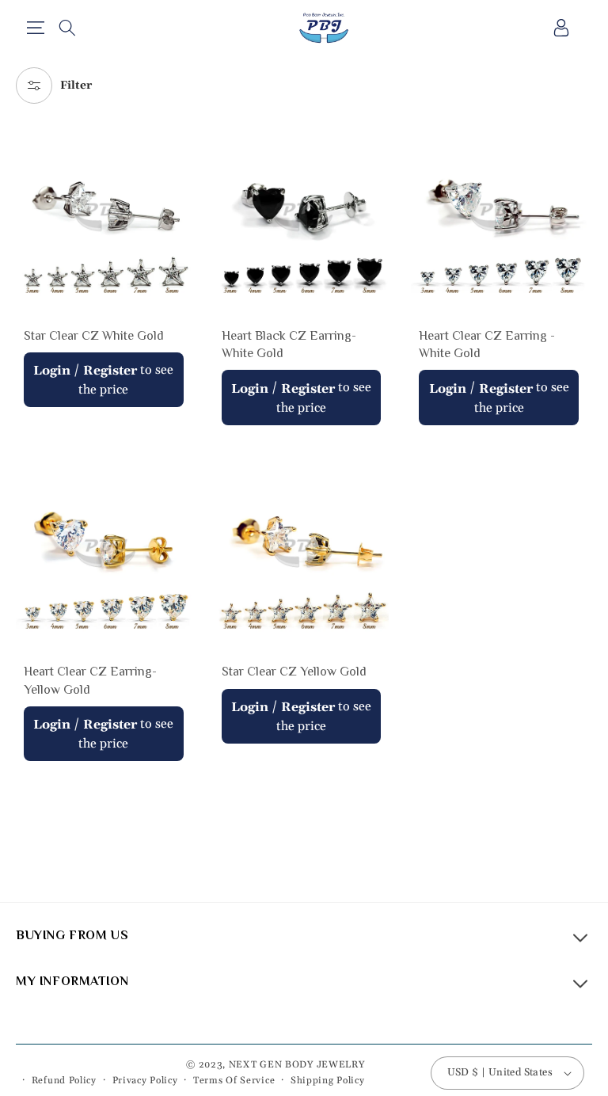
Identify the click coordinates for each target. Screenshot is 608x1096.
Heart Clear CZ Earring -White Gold (487, 344)
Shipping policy (328, 1080)
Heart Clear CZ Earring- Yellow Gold (90, 680)
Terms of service (234, 1080)
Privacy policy (145, 1080)
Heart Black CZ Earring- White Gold (289, 344)
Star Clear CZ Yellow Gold (294, 671)
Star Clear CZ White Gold (94, 336)
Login (51, 371)
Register (110, 371)
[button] (35, 27)
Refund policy (64, 1080)
